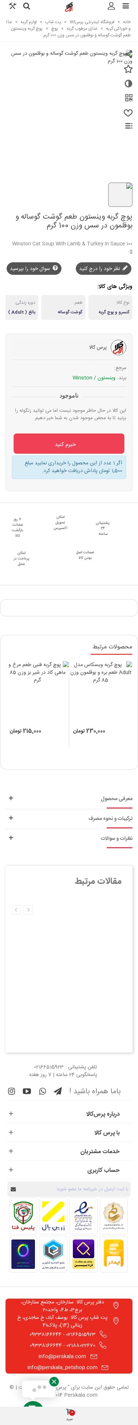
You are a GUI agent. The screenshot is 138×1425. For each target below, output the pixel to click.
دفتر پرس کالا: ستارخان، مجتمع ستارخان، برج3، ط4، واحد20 (62, 1306)
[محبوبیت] (126, 116)
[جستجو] (26, 7)
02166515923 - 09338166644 (62, 1334)
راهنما (124, 126)
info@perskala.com (62, 1356)
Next (16, 909)
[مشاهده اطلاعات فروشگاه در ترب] (23, 1254)
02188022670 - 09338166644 (62, 1345)
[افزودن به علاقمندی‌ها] (126, 72)
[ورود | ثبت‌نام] (111, 7)
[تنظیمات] (13, 7)
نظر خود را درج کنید (100, 269)
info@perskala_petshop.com (63, 1367)
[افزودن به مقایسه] (126, 86)
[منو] (125, 7)
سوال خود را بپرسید (31, 269)
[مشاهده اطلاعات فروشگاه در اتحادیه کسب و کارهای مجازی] (53, 1254)
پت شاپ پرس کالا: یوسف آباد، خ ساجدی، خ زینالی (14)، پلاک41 (62, 1321)
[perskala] (69, 6)
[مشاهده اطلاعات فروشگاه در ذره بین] (83, 1254)
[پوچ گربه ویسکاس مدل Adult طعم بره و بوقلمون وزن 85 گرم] (100, 692)
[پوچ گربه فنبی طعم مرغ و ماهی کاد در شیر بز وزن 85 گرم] (37, 692)
